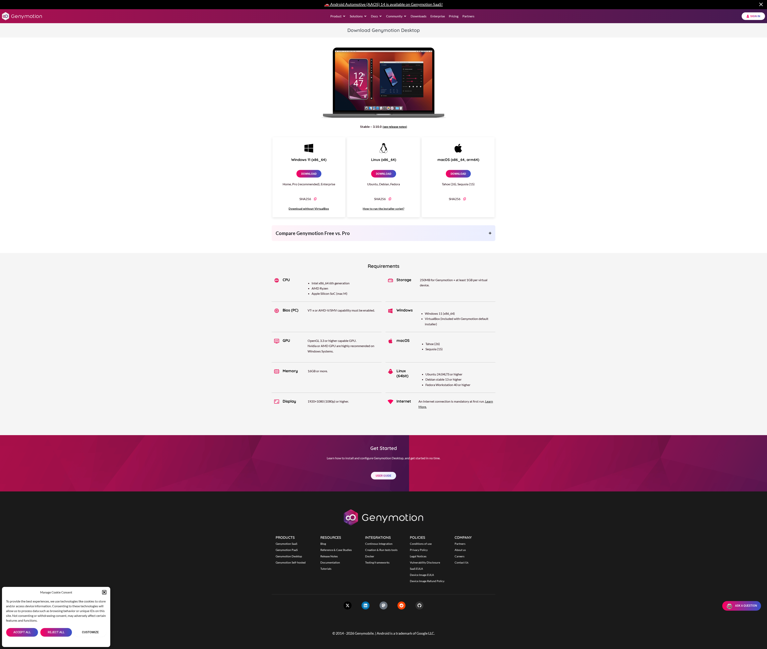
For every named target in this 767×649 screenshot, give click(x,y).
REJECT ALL (56, 632)
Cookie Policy (44, 641)
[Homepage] (22, 16)
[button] (104, 592)
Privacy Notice (66, 641)
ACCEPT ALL (22, 632)
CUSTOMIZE (90, 632)
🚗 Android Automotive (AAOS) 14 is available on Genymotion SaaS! (383, 4)
